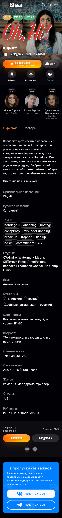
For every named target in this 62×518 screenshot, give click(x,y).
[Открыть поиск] (43, 4)
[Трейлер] (50, 76)
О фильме (10, 128)
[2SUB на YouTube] (27, 449)
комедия (9, 384)
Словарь (29, 128)
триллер (42, 384)
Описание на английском (20, 181)
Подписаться (35, 493)
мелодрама (26, 384)
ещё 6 (39, 243)
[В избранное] (12, 76)
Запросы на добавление (10, 429)
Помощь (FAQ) (51, 429)
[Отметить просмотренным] (31, 76)
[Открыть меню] (5, 4)
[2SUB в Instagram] (35, 449)
